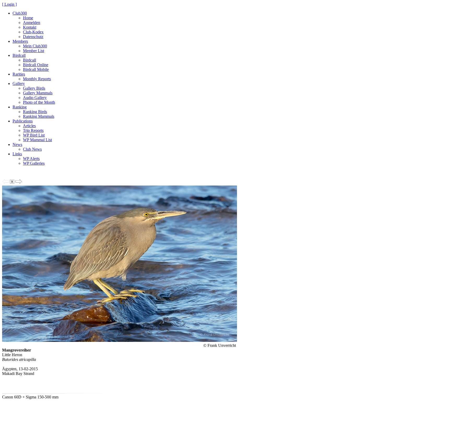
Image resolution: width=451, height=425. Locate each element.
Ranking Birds (35, 111)
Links (17, 154)
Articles (29, 126)
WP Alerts (31, 158)
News (17, 144)
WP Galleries (34, 163)
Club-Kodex (33, 32)
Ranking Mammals (38, 116)
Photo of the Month (39, 102)
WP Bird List (34, 135)
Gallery (19, 83)
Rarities (19, 74)
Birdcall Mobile (36, 69)
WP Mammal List (37, 140)
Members (20, 41)
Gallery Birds (34, 88)
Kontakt (29, 27)
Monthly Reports (37, 79)
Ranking (20, 107)
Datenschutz (33, 36)
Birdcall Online (35, 65)
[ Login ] (9, 4)
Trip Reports (33, 130)
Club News (32, 149)
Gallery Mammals (37, 93)
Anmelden (31, 22)
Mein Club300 (35, 46)
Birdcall (19, 55)
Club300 (20, 13)
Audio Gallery (35, 97)
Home (28, 18)
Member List (33, 50)
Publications (23, 121)
